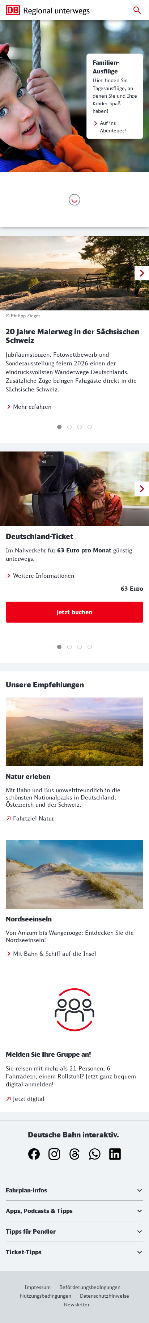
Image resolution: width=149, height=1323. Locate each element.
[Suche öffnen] (137, 10)
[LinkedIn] (115, 1154)
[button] (74, 1190)
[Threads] (74, 1154)
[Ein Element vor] (142, 273)
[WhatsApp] (95, 1154)
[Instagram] (54, 1154)
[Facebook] (34, 1154)
